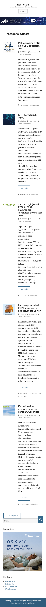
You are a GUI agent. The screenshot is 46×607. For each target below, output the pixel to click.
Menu (24, 11)
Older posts (12, 515)
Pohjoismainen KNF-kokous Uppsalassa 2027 (29, 46)
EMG (25, 295)
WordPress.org (10, 589)
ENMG (26, 504)
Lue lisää (24, 188)
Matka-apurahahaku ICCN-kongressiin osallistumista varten (29, 308)
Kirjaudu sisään (10, 581)
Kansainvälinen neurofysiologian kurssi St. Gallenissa (29, 409)
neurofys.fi (23, 4)
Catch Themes (30, 603)
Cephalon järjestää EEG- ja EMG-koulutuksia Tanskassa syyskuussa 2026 (30, 210)
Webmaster (33, 52)
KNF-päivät (24, 194)
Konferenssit (24, 105)
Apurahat (23, 394)
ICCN (29, 394)
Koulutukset (34, 105)
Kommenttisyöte (11, 587)
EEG (21, 295)
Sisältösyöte (9, 584)
